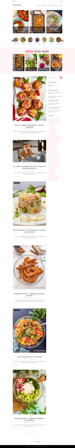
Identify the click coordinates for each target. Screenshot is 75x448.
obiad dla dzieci (52, 144)
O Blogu (39, 5)
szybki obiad (56, 157)
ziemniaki (57, 177)
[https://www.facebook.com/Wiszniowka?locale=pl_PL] (49, 85)
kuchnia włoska (52, 140)
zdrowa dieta (52, 168)
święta (56, 179)
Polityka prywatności (46, 446)
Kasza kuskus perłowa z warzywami (29, 357)
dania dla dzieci (52, 127)
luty (59, 140)
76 (30, 433)
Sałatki (30, 43)
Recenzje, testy (54, 5)
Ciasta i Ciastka (23, 43)
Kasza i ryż (27, 228)
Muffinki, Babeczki (27, 123)
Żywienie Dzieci (32, 164)
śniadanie (51, 179)
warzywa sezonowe (53, 162)
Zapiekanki (44, 43)
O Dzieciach (26, 164)
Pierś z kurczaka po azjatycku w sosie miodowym (54, 93)
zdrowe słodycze (52, 175)
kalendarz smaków (57, 138)
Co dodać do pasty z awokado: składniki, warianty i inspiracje (53, 100)
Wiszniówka (17, 5)
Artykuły (48, 5)
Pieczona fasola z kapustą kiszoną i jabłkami (56, 69)
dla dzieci (51, 133)
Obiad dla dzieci (51, 43)
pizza (56, 151)
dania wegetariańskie (53, 131)
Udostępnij (18, 141)
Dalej (33, 433)
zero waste (51, 177)
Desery (28, 291)
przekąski (56, 153)
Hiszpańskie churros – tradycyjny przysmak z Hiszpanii (29, 294)
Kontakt (60, 5)
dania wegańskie (52, 129)
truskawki (51, 160)
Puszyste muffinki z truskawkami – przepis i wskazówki (29, 126)
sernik (56, 155)
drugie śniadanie (52, 136)
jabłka (59, 136)
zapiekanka (58, 166)
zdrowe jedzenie (52, 170)
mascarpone (57, 142)
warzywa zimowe (52, 164)
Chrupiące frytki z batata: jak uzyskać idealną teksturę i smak (54, 97)
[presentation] (13, 41)
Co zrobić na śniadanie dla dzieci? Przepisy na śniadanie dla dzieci (29, 167)
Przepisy (44, 5)
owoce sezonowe (52, 146)
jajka (50, 138)
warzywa (57, 160)
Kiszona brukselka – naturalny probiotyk (31, 69)
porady (50, 153)
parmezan (56, 149)
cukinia (59, 122)
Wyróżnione (29, 51)
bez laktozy (51, 120)
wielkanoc (51, 166)
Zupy (37, 43)
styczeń (50, 157)
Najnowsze (45, 51)
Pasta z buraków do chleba (43, 69)
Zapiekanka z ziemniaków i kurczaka (18, 69)
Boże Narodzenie (52, 122)
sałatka (50, 155)
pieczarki (51, 151)
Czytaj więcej (15, 134)
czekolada (51, 125)
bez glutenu (57, 118)
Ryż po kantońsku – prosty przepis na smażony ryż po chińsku (29, 231)
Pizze (16, 43)
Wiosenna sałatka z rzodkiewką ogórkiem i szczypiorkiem (29, 419)
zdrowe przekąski (52, 173)
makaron (51, 142)
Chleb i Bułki (58, 43)
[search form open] (61, 1)
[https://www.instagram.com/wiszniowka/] (52, 85)
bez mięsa (57, 120)
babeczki (51, 118)
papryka (50, 149)
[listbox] (37, 21)
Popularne (37, 51)
